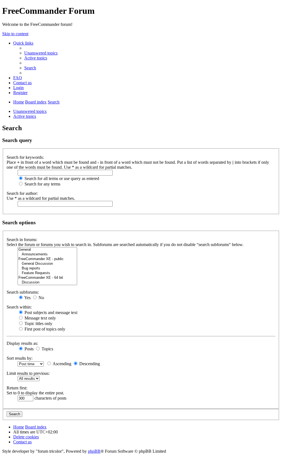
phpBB (94, 451)
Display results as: (22, 343)
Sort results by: (19, 358)
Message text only (39, 318)
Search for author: (22, 193)
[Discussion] (47, 282)
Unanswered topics (30, 111)
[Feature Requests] (47, 273)
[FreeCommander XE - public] (47, 259)
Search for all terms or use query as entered (61, 178)
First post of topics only (44, 329)
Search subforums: (23, 292)
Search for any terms (41, 184)
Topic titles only (37, 323)
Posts (28, 348)
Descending (89, 363)
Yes (27, 297)
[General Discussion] (47, 263)
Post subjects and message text (50, 312)
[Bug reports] (47, 268)
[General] (47, 249)
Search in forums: (22, 239)
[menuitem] (41, 53)
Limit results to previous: (28, 373)
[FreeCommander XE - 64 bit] (47, 277)
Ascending (61, 363)
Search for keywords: (25, 157)
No (40, 297)
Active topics (24, 116)
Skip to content (15, 33)
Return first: (17, 388)
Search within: (19, 307)
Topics (46, 348)
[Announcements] (47, 254)
